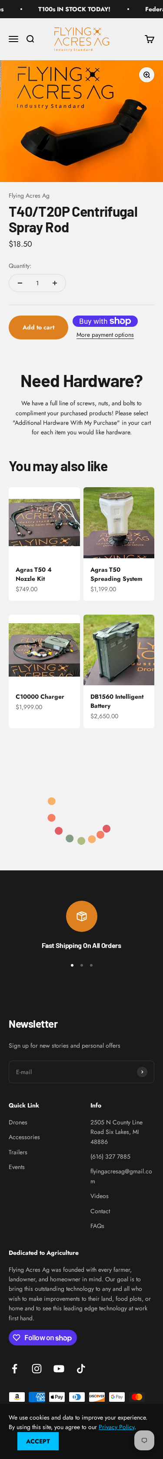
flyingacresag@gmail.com (121, 1176)
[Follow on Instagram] (37, 1368)
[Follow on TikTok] (81, 1368)
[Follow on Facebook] (14, 1368)
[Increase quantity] (55, 283)
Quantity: (20, 265)
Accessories (24, 1137)
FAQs (97, 1225)
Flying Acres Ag (29, 195)
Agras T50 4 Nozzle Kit (34, 574)
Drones (18, 1122)
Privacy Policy (116, 1427)
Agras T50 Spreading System (116, 574)
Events (17, 1167)
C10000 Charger (40, 696)
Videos (99, 1196)
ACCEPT (38, 1441)
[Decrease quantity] (20, 283)
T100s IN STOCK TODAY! (68, 9)
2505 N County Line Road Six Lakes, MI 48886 (116, 1132)
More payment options (105, 334)
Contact (100, 1211)
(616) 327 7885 (110, 1156)
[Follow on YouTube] (59, 1368)
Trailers (18, 1152)
